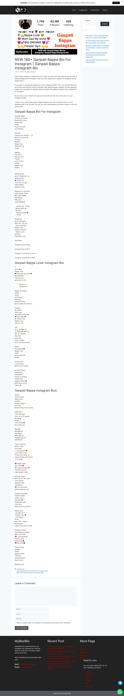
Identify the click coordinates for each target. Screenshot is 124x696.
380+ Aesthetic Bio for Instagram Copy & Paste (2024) (32, 570)
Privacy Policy (84, 655)
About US (83, 649)
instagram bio (20, 569)
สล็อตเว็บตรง (89, 686)
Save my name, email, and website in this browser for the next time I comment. (43, 623)
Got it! (116, 3)
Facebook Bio (95, 10)
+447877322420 (26, 667)
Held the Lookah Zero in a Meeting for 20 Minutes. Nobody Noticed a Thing (97, 48)
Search (88, 20)
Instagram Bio (83, 10)
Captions (105, 10)
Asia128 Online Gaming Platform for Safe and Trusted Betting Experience (96, 55)
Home (74, 10)
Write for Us (84, 658)
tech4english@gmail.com (27, 664)
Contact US (84, 652)
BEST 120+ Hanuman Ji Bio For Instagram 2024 (30, 572)
